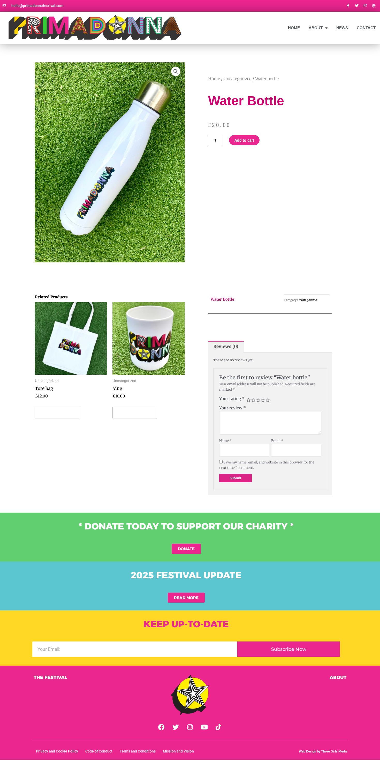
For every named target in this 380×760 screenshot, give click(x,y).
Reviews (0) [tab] (225, 346)
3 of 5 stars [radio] (258, 400)
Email (277, 441)
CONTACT (366, 28)
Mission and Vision (178, 751)
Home (294, 28)
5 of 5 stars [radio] (268, 400)
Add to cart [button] (57, 413)
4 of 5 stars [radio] (263, 400)
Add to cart (244, 140)
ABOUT (316, 28)
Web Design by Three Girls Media (323, 751)
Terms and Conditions (138, 751)
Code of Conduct (98, 751)
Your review (232, 407)
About (338, 677)
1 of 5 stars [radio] (249, 400)
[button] (175, 71)
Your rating (232, 398)
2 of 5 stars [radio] (253, 400)
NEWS (342, 28)
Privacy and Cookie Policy (57, 751)
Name (225, 441)
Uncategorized (238, 78)
